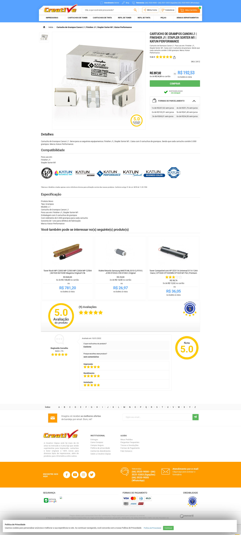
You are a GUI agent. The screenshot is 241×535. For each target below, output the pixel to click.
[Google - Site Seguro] (50, 500)
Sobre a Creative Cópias (101, 454)
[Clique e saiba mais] (61, 497)
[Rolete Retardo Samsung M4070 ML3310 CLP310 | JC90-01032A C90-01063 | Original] (120, 252)
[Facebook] (66, 474)
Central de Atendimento (100, 451)
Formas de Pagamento (130, 448)
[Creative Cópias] (59, 8)
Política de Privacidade (152, 528)
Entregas (94, 440)
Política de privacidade (100, 448)
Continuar (168, 528)
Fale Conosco (126, 451)
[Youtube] (75, 474)
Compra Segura (97, 445)
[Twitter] (91, 474)
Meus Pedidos (126, 440)
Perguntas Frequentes (129, 442)
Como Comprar (97, 442)
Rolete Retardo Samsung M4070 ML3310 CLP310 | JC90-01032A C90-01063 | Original (121, 272)
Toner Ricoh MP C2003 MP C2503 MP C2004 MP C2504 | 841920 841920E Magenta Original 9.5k (68, 272)
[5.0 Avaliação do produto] (137, 127)
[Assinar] (195, 417)
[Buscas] (135, 10)
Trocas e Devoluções (129, 445)
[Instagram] (83, 474)
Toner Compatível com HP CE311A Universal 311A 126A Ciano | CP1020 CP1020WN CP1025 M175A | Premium (174, 272)
